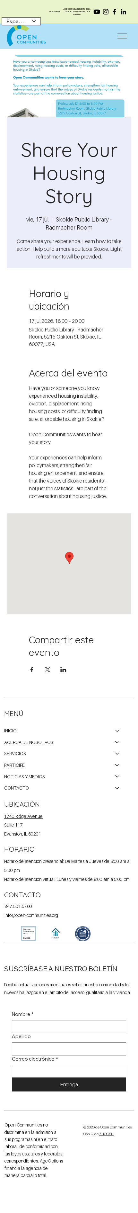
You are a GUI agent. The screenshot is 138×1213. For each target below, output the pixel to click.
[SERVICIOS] (117, 753)
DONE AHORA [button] (54, 12)
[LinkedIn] (123, 11)
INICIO (10, 730)
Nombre (23, 1014)
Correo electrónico (35, 1059)
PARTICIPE (14, 765)
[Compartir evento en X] (48, 669)
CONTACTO (16, 788)
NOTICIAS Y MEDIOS (24, 776)
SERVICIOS (15, 753)
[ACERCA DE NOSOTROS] (117, 742)
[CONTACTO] (117, 788)
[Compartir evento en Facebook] (32, 669)
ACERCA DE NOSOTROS (28, 742)
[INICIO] (117, 731)
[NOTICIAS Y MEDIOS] (117, 777)
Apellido (21, 1036)
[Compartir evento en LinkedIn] (63, 669)
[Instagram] (105, 11)
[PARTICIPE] (117, 765)
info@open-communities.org (31, 915)
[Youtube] (96, 11)
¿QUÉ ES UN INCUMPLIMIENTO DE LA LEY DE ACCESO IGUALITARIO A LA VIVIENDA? (76, 11)
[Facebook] (114, 11)
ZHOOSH (106, 1134)
